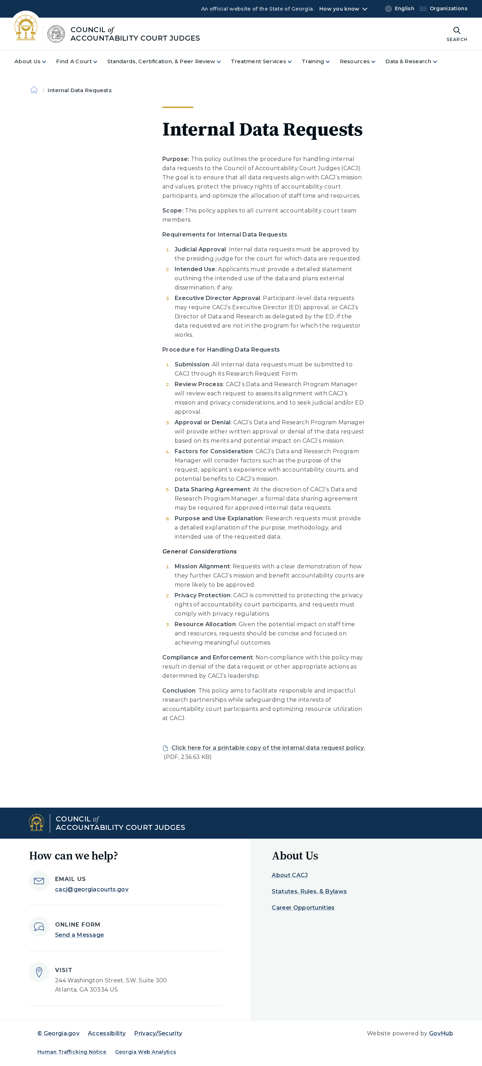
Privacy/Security (158, 1033)
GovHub (441, 1033)
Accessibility (107, 1033)
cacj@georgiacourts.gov (91, 889)
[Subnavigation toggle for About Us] (48, 61)
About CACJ (290, 875)
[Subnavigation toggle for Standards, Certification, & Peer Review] (223, 61)
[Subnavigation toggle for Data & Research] (439, 61)
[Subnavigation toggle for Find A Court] (99, 61)
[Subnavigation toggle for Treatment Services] (294, 61)
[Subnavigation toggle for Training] (332, 61)
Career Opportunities (303, 907)
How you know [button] (339, 9)
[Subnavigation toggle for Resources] (377, 61)
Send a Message (79, 935)
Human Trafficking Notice (72, 1052)
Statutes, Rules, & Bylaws (309, 891)
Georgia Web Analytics (145, 1052)
